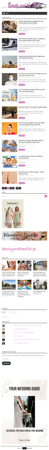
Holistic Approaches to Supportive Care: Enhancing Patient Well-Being (31, 22)
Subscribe (6, 363)
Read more (21, 33)
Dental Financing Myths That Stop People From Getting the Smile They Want (32, 123)
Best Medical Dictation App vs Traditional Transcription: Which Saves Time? (32, 39)
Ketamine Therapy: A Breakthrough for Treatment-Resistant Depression (31, 141)
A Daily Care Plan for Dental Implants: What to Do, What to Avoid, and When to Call (8, 274)
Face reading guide (18, 336)
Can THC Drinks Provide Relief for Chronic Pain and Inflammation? (32, 90)
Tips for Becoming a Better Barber (21, 343)
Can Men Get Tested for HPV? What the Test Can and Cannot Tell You (32, 74)
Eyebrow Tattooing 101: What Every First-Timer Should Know (23, 274)
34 (17, 188)
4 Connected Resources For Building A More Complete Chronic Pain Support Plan (8, 293)
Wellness (39, 59)
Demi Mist (28, 24)
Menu (7, 13)
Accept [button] (24, 448)
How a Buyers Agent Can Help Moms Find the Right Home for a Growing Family (39, 274)
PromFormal (4, 316)
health (32, 24)
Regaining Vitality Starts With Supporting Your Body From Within (32, 57)
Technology (37, 42)
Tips (35, 24)
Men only (36, 77)
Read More (29, 448)
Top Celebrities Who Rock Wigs (21, 329)
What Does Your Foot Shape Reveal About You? (24, 332)
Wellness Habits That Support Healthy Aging (33, 107)
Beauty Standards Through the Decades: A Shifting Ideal (26, 339)
